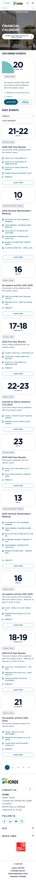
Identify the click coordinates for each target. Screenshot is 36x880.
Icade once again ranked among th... (16, 744)
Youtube (16, 821)
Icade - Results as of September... (14, 733)
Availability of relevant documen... (16, 232)
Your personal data (18, 874)
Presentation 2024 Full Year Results (18, 674)
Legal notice (18, 868)
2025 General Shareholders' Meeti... (18, 529)
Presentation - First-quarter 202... (18, 303)
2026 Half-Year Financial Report (16, 168)
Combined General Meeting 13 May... (18, 540)
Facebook (4, 821)
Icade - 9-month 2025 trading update (18, 417)
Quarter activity (9, 76)
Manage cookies (18, 876)
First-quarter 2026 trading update (18, 297)
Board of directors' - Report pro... (18, 552)
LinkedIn (10, 821)
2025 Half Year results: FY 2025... (17, 469)
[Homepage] (18, 3)
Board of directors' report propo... (18, 243)
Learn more (18, 183)
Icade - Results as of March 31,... (18, 609)
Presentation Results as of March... (17, 615)
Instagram (21, 821)
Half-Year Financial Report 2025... (18, 475)
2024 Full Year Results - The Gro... (18, 668)
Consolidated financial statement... (16, 679)
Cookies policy (18, 871)
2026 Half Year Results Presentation (16, 163)
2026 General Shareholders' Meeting (18, 226)
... (5, 251)
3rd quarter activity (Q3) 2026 (16, 82)
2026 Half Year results (16, 158)
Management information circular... (16, 237)
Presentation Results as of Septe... (17, 739)
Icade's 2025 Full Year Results (19, 353)
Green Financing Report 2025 (18, 173)
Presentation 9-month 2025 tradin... (17, 422)
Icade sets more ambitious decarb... (17, 358)
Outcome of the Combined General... (17, 220)
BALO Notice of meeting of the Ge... (19, 535)
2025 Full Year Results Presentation (15, 363)
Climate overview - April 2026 (18, 248)
